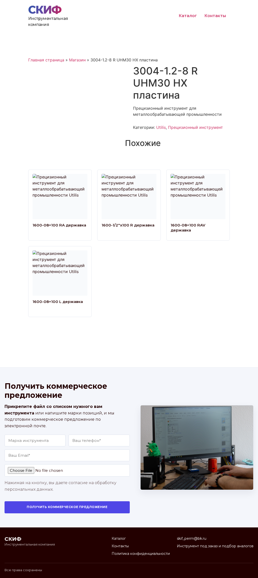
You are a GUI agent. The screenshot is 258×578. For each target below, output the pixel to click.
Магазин (77, 59)
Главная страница (46, 59)
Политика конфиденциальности (141, 553)
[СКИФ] (46, 10)
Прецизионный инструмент (195, 127)
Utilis (161, 127)
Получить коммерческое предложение (67, 507)
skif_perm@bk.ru (191, 538)
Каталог (188, 15)
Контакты (215, 15)
